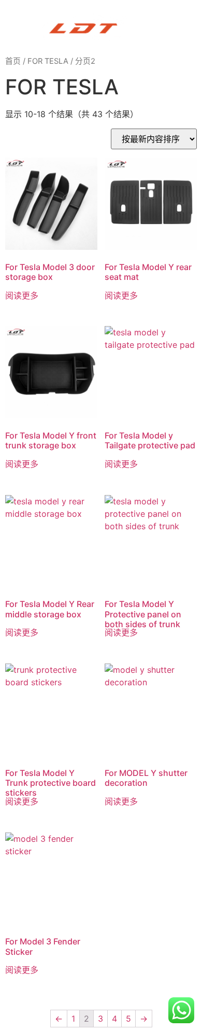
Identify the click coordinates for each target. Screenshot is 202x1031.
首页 (13, 61)
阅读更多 (21, 295)
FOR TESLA (47, 61)
